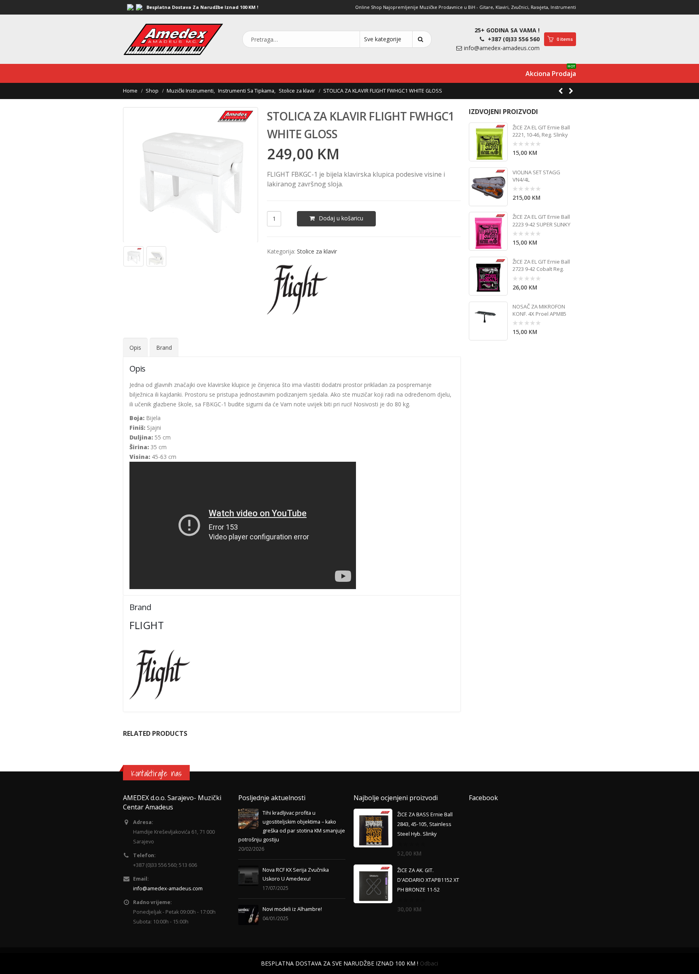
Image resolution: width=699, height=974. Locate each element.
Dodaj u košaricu (341, 218)
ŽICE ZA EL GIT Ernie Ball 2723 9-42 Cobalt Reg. (541, 265)
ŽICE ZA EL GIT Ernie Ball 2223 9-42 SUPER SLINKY (541, 220)
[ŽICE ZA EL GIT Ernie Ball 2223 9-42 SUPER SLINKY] (488, 231)
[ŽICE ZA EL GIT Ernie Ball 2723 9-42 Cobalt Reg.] (488, 276)
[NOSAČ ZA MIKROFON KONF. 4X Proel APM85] (488, 321)
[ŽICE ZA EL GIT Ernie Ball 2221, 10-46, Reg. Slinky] (488, 142)
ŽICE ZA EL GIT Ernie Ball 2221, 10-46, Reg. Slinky (541, 131)
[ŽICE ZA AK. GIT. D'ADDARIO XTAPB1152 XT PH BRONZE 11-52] (373, 883)
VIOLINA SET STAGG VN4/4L (536, 176)
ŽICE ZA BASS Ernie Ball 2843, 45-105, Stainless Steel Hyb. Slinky (425, 824)
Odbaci (429, 963)
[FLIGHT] (297, 290)
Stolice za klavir (317, 251)
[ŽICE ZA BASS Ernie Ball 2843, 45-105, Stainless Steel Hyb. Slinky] (373, 828)
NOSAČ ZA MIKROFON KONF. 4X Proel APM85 (539, 310)
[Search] (422, 39)
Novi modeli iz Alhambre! (292, 909)
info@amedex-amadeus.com (502, 48)
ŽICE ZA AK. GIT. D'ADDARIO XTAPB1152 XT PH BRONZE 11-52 (428, 880)
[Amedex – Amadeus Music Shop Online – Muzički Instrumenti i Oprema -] (173, 39)
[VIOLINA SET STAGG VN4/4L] (488, 186)
